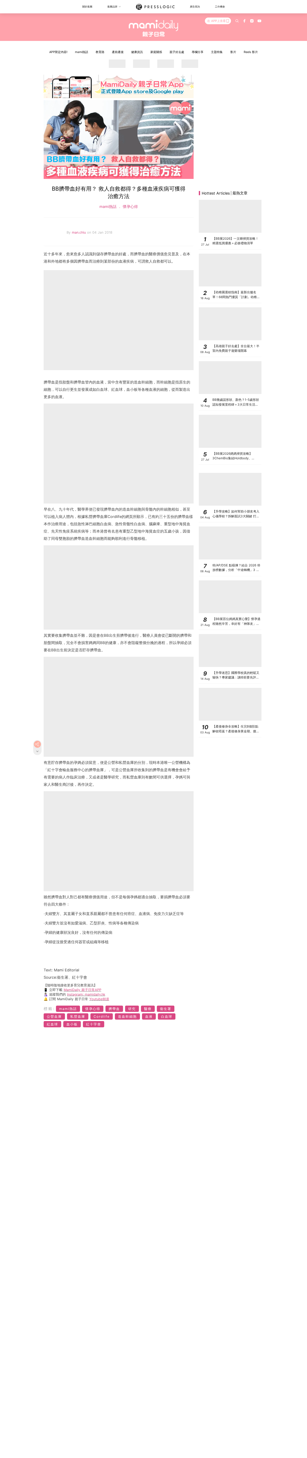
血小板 (72, 1024)
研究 (132, 1009)
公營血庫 (54, 1016)
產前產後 (118, 52)
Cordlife (102, 1016)
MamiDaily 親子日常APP (82, 990)
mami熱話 (81, 52)
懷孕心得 (130, 206)
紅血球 (52, 1024)
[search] (237, 21)
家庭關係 (156, 52)
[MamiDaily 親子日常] (153, 28)
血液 (149, 1016)
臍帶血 (114, 1009)
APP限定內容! (58, 52)
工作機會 (220, 6)
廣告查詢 (195, 6)
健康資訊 (137, 52)
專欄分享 (197, 52)
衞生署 (165, 1009)
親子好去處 (177, 52)
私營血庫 (77, 1016)
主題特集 (217, 52)
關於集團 (87, 6)
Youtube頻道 (99, 999)
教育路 (100, 52)
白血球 (166, 1016)
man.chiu (79, 232)
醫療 (148, 1009)
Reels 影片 (251, 52)
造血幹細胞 (127, 1016)
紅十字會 (93, 1024)
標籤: (49, 1008)
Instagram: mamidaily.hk (86, 994)
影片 (233, 52)
